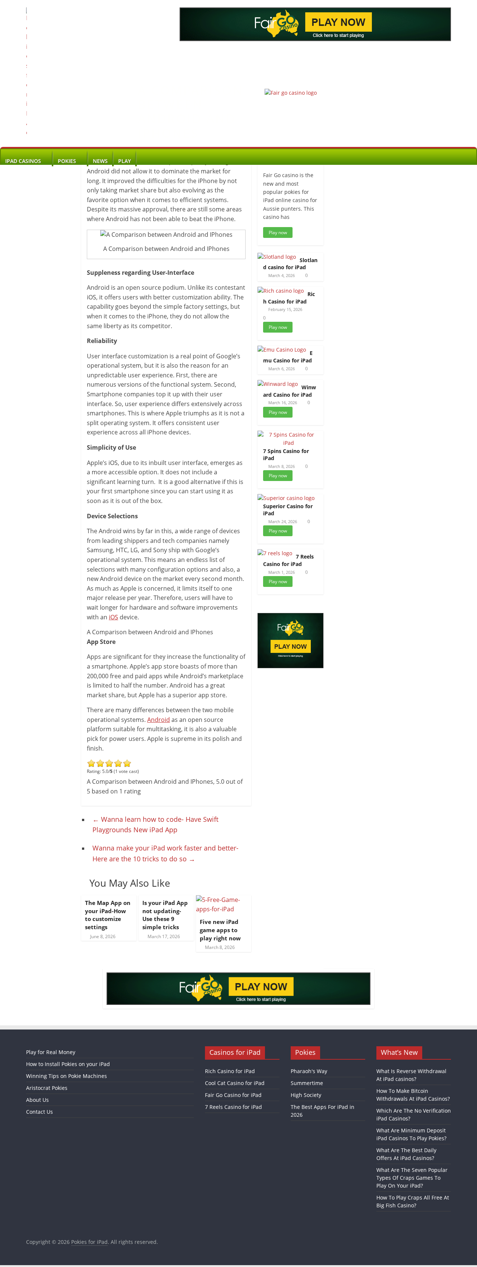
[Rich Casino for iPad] (281, 290)
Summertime (307, 1083)
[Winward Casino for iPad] (278, 383)
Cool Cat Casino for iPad (235, 1083)
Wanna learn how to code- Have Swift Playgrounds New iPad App (155, 824)
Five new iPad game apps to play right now (220, 930)
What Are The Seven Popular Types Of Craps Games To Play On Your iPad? (412, 1177)
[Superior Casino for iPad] (286, 498)
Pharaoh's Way (309, 1071)
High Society (306, 1094)
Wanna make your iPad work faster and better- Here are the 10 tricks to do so (165, 853)
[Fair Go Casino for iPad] (291, 92)
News (100, 160)
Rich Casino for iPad (289, 297)
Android (158, 720)
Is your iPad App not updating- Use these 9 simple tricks (165, 915)
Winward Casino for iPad (289, 391)
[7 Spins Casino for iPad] (289, 434)
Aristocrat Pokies (46, 1087)
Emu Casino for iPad (288, 356)
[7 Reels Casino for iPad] (275, 553)
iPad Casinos (23, 160)
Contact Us (39, 1111)
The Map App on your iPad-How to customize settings (107, 915)
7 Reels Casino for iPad (288, 560)
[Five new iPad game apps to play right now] (223, 900)
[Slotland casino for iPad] (277, 256)
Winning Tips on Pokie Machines (66, 1075)
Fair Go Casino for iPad (233, 1094)
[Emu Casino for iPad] (282, 349)
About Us (37, 1099)
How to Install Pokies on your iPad (68, 1064)
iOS (113, 617)
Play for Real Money (50, 1052)
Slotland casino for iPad (290, 264)
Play (124, 160)
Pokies (67, 160)
